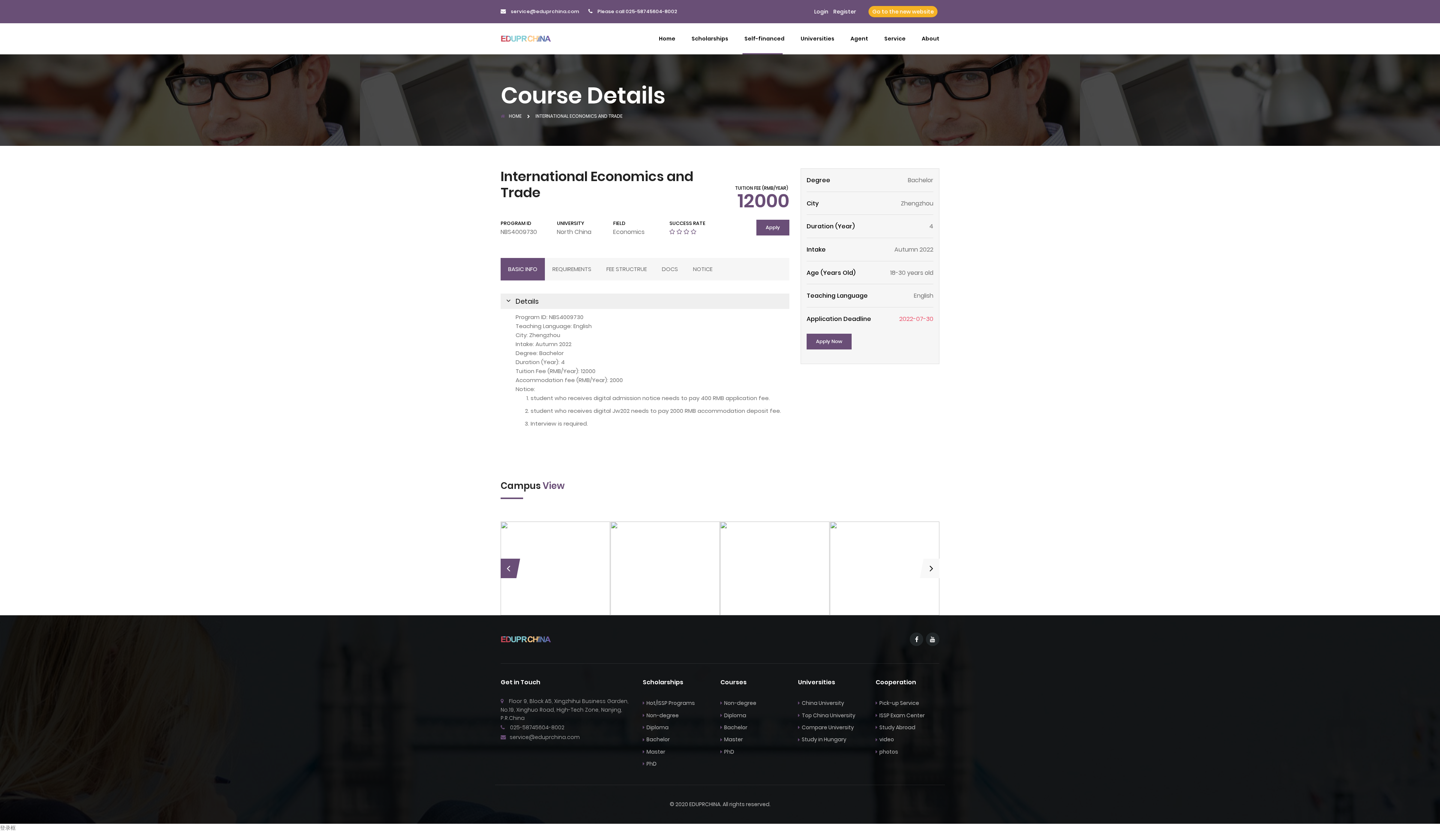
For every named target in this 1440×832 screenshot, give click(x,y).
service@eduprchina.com (545, 11)
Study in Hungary (824, 739)
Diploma (657, 727)
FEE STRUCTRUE (626, 269)
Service (895, 38)
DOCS (670, 269)
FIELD (619, 223)
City (813, 203)
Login (821, 11)
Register (844, 11)
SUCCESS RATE (687, 223)
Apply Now (829, 341)
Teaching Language (837, 295)
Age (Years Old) (831, 272)
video (886, 739)
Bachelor (658, 739)
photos (888, 752)
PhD (651, 764)
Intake (816, 249)
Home (667, 38)
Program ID (516, 223)
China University (823, 703)
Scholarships (710, 38)
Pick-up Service (899, 703)
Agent (859, 38)
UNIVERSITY (570, 223)
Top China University (828, 715)
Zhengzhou (917, 203)
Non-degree (662, 715)
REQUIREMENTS (571, 269)
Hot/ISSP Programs (670, 703)
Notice (702, 269)
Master (655, 752)
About (930, 38)
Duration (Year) (831, 226)
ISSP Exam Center (902, 715)
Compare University (828, 727)
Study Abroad (897, 727)
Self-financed (764, 38)
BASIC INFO (522, 269)
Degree (818, 180)
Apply (773, 227)
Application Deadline (839, 319)
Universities (817, 38)
